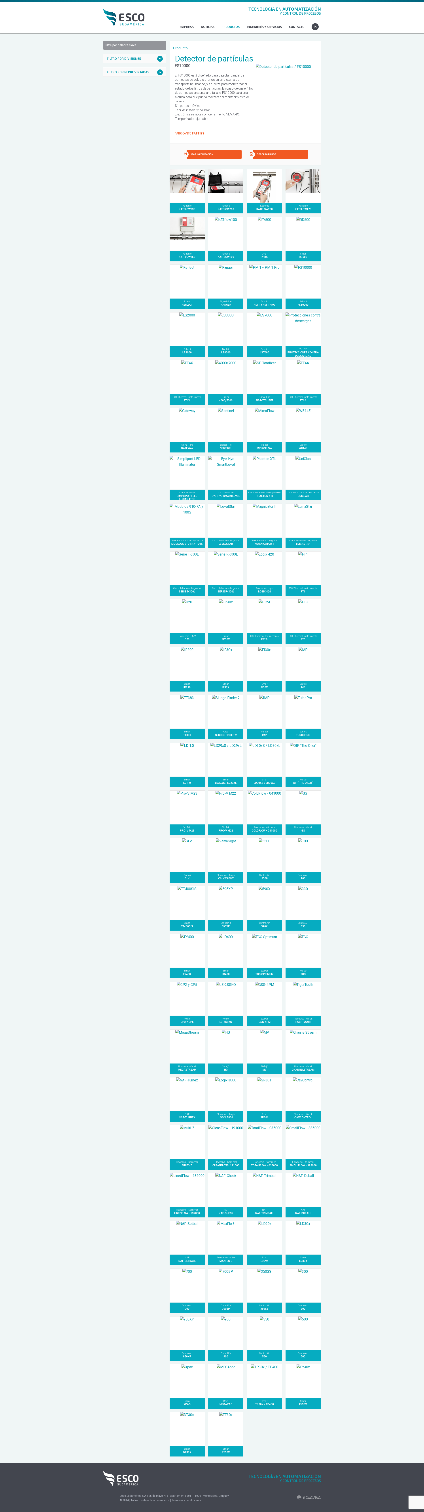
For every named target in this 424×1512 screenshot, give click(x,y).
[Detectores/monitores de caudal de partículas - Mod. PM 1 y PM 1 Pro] (264, 281)
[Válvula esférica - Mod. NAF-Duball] (303, 1190)
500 (303, 1355)
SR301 (264, 1116)
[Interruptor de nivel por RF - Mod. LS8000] (225, 329)
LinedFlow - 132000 (187, 1211)
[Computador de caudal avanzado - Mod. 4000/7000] (225, 377)
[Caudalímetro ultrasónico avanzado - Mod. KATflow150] (187, 234)
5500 (264, 877)
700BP (226, 1307)
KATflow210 (226, 207)
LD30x (303, 1259)
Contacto (297, 27)
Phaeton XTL (264, 494)
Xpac (187, 1403)
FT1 (303, 590)
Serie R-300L (226, 590)
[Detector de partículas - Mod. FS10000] (303, 281)
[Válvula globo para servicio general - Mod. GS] (303, 807)
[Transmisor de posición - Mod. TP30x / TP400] (264, 1381)
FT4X (187, 399)
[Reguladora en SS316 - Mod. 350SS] (264, 1285)
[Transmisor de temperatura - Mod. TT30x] (225, 1429)
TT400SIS (187, 925)
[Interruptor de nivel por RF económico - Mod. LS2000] (187, 329)
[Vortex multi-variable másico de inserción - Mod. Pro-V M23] (187, 807)
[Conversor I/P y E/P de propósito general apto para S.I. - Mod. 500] (303, 1333)
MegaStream (187, 1068)
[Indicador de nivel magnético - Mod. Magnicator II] (264, 520)
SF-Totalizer (265, 399)
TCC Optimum (264, 972)
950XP (187, 1355)
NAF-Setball (187, 1259)
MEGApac (226, 1403)
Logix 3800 (226, 1116)
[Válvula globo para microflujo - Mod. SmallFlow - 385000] (303, 1142)
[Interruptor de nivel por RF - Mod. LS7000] (264, 329)
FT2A (264, 638)
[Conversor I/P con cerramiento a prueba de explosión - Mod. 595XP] (225, 903)
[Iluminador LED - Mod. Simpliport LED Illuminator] (187, 473)
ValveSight (226, 877)
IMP (264, 733)
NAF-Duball (303, 1211)
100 (303, 877)
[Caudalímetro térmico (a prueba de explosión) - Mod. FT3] (303, 616)
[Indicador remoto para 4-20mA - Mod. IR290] (187, 664)
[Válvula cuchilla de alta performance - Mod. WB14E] (303, 425)
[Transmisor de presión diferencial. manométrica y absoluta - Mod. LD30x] (303, 1238)
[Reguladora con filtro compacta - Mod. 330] (303, 903)
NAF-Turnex (187, 1116)
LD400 (226, 972)
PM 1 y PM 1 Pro (264, 303)
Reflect (187, 303)
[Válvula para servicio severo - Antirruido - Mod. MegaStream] (187, 1046)
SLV (187, 877)
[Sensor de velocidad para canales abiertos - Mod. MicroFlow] (264, 425)
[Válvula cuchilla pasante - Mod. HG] (225, 1046)
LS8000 (226, 351)
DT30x (187, 1450)
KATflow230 (187, 207)
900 (226, 1355)
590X (264, 925)
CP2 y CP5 (187, 1020)
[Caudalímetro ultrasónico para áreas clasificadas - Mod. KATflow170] (303, 186)
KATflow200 (264, 207)
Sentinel (226, 446)
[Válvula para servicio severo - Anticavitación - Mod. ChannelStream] (303, 1046)
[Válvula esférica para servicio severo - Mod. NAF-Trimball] (264, 1190)
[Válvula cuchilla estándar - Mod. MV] (264, 1046)
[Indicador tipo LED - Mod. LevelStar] (225, 520)
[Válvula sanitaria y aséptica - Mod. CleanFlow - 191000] (225, 1142)
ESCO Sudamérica (124, 19)
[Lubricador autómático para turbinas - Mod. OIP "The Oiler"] (303, 759)
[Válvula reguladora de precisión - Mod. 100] (303, 855)
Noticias (207, 27)
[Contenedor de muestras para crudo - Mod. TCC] (303, 951)
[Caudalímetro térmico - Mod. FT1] (303, 568)
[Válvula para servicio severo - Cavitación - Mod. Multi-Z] (187, 1142)
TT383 (187, 733)
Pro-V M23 (187, 829)
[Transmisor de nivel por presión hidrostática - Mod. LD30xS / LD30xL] (264, 759)
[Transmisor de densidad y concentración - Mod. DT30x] (187, 1429)
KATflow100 (226, 255)
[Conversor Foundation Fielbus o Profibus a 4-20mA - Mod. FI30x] (264, 664)
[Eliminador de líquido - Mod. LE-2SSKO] (225, 999)
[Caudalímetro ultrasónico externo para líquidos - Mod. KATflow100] (225, 234)
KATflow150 (187, 255)
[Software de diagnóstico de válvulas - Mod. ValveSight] (225, 855)
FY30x (303, 1403)
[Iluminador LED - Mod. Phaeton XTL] (264, 473)
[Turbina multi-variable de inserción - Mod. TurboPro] (303, 712)
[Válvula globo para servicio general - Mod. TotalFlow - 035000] (264, 1142)
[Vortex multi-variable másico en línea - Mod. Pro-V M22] (225, 807)
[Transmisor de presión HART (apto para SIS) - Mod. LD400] (225, 951)
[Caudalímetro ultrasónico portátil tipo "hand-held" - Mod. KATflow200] (264, 186)
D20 (187, 638)
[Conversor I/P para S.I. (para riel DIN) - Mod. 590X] (264, 903)
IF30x (225, 685)
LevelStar (226, 542)
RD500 (303, 255)
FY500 (264, 255)
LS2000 (187, 351)
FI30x (264, 685)
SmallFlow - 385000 (303, 1164)
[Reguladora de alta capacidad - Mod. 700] (187, 1285)
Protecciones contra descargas (303, 352)
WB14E (303, 446)
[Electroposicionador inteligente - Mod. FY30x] (303, 1381)
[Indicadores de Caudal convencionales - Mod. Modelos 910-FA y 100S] (187, 520)
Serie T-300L (187, 590)
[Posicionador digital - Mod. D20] (187, 616)
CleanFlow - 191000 (225, 1164)
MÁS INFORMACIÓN (202, 154)
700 (187, 1307)
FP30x (226, 638)
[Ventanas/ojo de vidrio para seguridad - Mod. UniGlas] (303, 473)
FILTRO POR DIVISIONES (124, 58)
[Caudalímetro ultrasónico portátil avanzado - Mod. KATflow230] (187, 186)
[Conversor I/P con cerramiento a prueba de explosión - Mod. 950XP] (187, 1333)
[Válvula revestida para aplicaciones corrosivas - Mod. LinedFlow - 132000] (187, 1190)
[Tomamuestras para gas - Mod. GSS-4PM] (264, 999)
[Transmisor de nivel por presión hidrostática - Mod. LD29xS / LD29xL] (225, 759)
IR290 (187, 685)
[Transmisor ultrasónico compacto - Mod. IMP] (264, 712)
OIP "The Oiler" (303, 781)
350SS (264, 1307)
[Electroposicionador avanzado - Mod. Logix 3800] (225, 1094)
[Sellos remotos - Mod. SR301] (264, 1094)
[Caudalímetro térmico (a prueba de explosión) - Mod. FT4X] (187, 377)
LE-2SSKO (226, 1020)
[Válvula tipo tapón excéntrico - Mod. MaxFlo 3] (225, 1238)
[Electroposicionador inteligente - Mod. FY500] (264, 234)
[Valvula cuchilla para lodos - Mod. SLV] (187, 855)
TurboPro (303, 733)
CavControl (303, 1116)
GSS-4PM (265, 1020)
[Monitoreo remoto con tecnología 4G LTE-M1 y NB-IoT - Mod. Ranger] (225, 281)
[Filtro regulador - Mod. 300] (303, 1285)
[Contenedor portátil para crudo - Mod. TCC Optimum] (264, 951)
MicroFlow (264, 446)
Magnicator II (264, 542)
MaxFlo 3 (225, 1259)
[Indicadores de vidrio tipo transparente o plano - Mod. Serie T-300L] (187, 568)
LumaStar (303, 542)
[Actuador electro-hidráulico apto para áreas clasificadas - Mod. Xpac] (187, 1381)
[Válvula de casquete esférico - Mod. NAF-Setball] (187, 1238)
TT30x (226, 1450)
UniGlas (303, 494)
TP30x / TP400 (264, 1403)
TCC (303, 972)
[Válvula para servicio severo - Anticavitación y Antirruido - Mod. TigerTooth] (303, 999)
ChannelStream (303, 1068)
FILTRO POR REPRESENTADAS (128, 72)
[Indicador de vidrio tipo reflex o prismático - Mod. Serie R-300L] (225, 568)
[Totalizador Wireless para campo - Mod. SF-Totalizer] (264, 377)
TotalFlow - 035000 (264, 1164)
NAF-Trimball (264, 1211)
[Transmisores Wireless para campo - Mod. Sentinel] (225, 425)
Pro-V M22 (226, 829)
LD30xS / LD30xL (264, 781)
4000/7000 (226, 399)
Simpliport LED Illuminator (187, 495)
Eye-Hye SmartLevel (226, 494)
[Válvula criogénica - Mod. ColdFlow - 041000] (264, 807)
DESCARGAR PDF (266, 154)
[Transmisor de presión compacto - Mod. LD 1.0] (187, 759)
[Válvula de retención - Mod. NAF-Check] (225, 1190)
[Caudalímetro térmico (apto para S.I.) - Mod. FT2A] (264, 616)
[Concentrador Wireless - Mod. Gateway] (187, 425)
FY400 (187, 972)
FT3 (303, 638)
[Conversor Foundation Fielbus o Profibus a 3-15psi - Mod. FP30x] (225, 616)
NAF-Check (226, 1211)
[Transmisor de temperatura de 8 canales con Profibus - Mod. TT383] (187, 712)
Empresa (187, 27)
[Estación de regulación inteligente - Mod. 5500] (264, 855)
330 (303, 925)
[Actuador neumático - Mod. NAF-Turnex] (187, 1094)
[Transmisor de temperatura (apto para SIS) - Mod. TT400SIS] (187, 903)
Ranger (225, 303)
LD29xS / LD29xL (226, 781)
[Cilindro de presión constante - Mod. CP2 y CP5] (187, 999)
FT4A (303, 399)
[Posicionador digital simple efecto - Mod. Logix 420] (264, 568)
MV (264, 1068)
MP (303, 685)
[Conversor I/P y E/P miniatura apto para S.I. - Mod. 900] (225, 1333)
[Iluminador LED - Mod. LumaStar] (303, 520)
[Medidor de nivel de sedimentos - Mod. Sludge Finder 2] (225, 712)
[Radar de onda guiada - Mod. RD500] (303, 234)
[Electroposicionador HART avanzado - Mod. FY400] (187, 951)
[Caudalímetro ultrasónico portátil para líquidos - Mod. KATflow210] (225, 186)
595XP (226, 925)
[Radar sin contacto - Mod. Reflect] (187, 281)
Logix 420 (264, 590)
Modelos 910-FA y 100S (187, 542)
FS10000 (303, 303)
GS (303, 829)
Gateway (187, 446)
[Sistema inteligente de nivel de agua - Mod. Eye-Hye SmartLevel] (225, 473)
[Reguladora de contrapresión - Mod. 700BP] (225, 1285)
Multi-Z (187, 1164)
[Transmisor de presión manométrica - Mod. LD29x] (264, 1238)
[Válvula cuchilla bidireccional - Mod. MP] (303, 664)
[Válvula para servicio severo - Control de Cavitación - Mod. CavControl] (303, 1094)
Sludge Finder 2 (226, 733)
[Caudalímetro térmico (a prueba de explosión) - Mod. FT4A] (303, 377)
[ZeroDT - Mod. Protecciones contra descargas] (303, 329)
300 (303, 1307)
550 (264, 1355)
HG (225, 1068)
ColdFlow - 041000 (264, 829)
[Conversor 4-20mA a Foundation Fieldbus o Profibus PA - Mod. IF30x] (225, 664)
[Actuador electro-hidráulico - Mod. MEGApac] (225, 1381)
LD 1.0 (187, 781)
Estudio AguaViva (309, 1502)
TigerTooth (303, 1020)
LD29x (265, 1259)
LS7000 (264, 351)
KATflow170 (303, 207)
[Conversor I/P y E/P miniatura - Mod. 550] (264, 1333)
